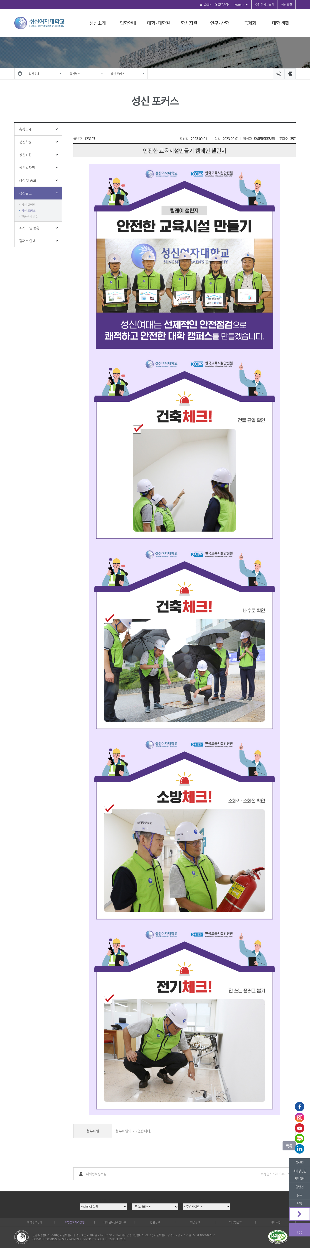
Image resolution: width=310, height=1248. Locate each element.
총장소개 (25, 129)
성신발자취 (27, 167)
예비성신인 (299, 1171)
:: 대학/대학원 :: (103, 1200)
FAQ (299, 1203)
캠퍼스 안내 (27, 240)
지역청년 (300, 1178)
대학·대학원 (158, 23)
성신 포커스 (117, 74)
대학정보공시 (34, 1222)
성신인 (299, 1162)
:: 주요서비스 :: (155, 1200)
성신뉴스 (74, 74)
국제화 (250, 23)
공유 (278, 73)
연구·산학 (219, 23)
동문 (299, 1195)
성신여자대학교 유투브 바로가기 (299, 1128)
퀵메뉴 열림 (299, 1214)
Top (299, 1232)
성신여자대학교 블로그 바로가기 (299, 1138)
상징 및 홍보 (27, 180)
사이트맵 (275, 1222)
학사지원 (189, 23)
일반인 (299, 1187)
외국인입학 (235, 1222)
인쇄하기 (290, 73)
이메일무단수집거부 (114, 1222)
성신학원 (25, 141)
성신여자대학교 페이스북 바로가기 (299, 1106)
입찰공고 (155, 1222)
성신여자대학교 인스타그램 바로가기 (299, 1117)
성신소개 (97, 23)
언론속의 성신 (29, 216)
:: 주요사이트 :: (206, 1200)
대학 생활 (280, 23)
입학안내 (128, 23)
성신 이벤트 (28, 204)
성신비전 (25, 154)
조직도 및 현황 (29, 228)
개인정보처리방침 (75, 1222)
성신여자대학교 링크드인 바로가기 (299, 1149)
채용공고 (195, 1222)
